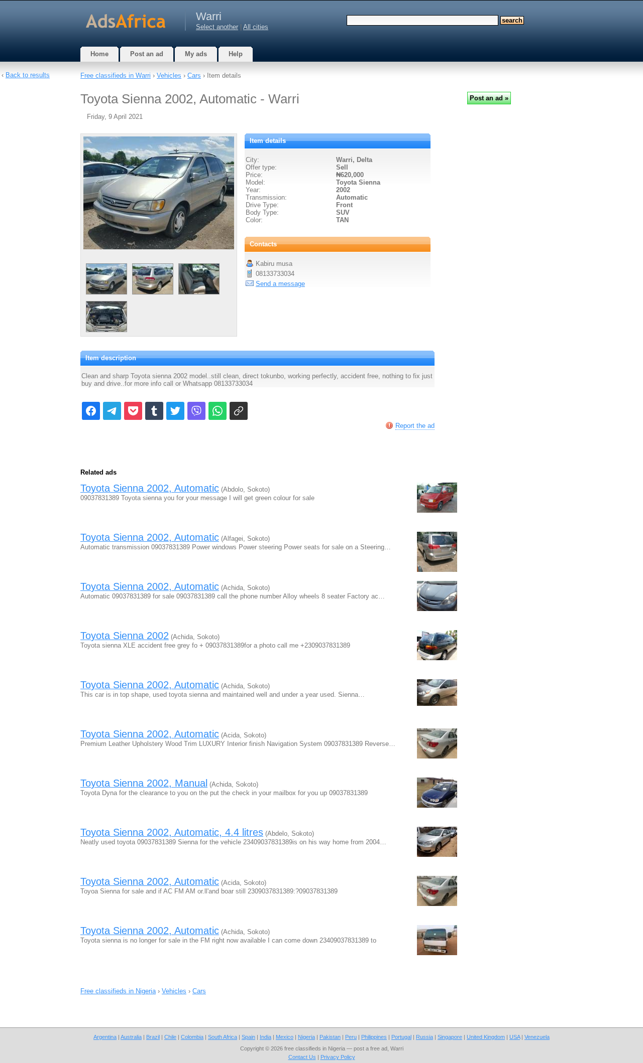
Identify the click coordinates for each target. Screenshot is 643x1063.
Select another (217, 27)
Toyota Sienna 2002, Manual (143, 783)
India (265, 1037)
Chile (170, 1037)
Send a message (280, 283)
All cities (255, 27)
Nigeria (306, 1037)
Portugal (401, 1037)
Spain (248, 1037)
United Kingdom (486, 1037)
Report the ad (415, 425)
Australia (131, 1037)
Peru (351, 1037)
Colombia (192, 1037)
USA (514, 1037)
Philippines (374, 1037)
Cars (194, 75)
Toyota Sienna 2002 (124, 635)
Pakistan (330, 1037)
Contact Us (302, 1057)
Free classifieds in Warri (115, 75)
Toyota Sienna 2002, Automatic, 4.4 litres (171, 832)
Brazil (153, 1037)
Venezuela (537, 1037)
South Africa (222, 1037)
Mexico (284, 1037)
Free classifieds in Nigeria (118, 991)
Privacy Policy (337, 1057)
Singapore (450, 1037)
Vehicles (169, 75)
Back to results (28, 75)
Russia (424, 1037)
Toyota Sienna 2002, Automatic (149, 488)
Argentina (105, 1037)
